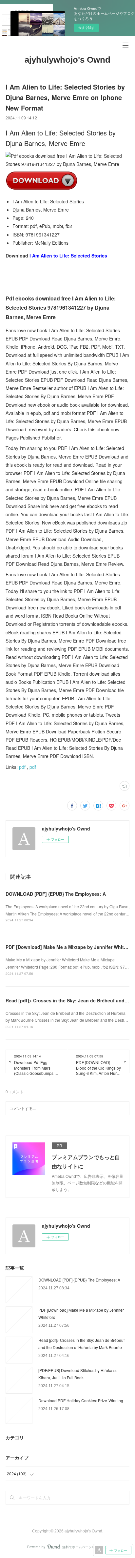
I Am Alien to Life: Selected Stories (68, 255)
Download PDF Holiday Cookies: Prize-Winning (80, 1400)
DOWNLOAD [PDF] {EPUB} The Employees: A (56, 894)
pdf (22, 767)
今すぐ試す (86, 27)
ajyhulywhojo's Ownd (67, 60)
